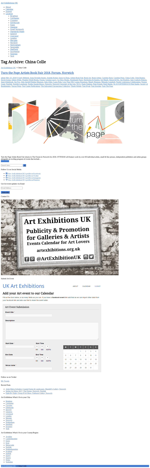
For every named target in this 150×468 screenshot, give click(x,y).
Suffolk (8, 454)
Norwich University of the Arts (63, 84)
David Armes (6, 80)
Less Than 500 (68, 82)
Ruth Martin (107, 84)
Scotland (9, 451)
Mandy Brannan (94, 82)
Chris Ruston (140, 78)
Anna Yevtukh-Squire (38, 78)
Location (9, 14)
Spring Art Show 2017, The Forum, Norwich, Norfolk (26, 391)
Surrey (8, 456)
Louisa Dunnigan (81, 82)
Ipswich (13, 34)
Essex (12, 25)
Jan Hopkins (124, 80)
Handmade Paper (76, 80)
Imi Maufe (104, 80)
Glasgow (13, 27)
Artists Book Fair (76, 78)
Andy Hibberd (23, 78)
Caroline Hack (107, 78)
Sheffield (14, 49)
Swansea (13, 54)
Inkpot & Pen (114, 80)
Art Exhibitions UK (9, 3)
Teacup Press (16, 86)
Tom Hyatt (86, 86)
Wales (8, 460)
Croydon (14, 20)
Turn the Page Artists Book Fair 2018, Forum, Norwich (37, 72)
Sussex (8, 458)
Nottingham (15, 45)
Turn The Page (107, 86)
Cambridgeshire (11, 439)
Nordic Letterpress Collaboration (128, 82)
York (12, 56)
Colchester (14, 18)
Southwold (14, 52)
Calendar (9, 9)
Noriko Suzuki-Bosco (36, 84)
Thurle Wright (76, 86)
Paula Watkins (87, 84)
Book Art (87, 78)
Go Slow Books (63, 80)
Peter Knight (97, 84)
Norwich (13, 43)
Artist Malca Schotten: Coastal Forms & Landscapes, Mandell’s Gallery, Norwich (36, 389)
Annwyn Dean (63, 78)
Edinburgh (14, 23)
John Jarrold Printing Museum (32, 82)
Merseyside (10, 445)
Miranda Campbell (108, 82)
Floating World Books (30, 80)
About (8, 7)
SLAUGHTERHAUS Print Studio (126, 84)
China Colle (129, 78)
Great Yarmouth (17, 29)
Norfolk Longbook (20, 84)
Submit (9, 11)
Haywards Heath (17, 31)
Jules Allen (48, 82)
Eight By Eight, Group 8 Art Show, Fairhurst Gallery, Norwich (29, 393)
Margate (13, 40)
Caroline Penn (119, 78)
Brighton (14, 16)
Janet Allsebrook (7, 82)
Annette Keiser (52, 78)
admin (3, 78)
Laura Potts (57, 82)
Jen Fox (17, 82)
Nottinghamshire (12, 449)
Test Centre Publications (31, 86)
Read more (5, 161)
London (13, 38)
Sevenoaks (14, 47)
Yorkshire (9, 462)
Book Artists (96, 78)
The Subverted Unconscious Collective (55, 86)
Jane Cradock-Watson (138, 80)
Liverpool (14, 36)
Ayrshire (9, 437)
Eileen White (16, 80)
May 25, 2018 (11, 78)
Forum (42, 80)
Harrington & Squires (92, 80)
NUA (78, 84)
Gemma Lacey (50, 80)
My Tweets (5, 381)
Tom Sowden (96, 86)
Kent (7, 443)
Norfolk (9, 84)
